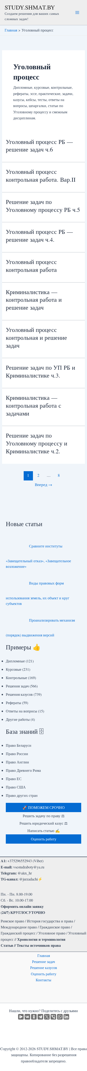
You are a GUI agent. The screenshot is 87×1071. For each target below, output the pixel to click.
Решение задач (43, 961)
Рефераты (13, 702)
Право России (17, 753)
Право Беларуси (18, 745)
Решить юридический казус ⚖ (43, 823)
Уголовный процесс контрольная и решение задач (36, 337)
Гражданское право (55, 927)
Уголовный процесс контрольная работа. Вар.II (41, 175)
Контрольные (16, 677)
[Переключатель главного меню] (77, 12)
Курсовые (13, 669)
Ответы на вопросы (21, 711)
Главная (43, 955)
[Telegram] (40, 1017)
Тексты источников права (39, 945)
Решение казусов (43, 967)
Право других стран (22, 795)
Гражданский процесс (18, 933)
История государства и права (50, 920)
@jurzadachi (28, 879)
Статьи (7, 945)
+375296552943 (19, 860)
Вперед (43, 484)
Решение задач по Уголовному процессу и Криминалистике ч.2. (36, 443)
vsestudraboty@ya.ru (28, 866)
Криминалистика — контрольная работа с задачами (33, 405)
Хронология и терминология (41, 939)
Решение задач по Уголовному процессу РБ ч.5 (43, 205)
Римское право (12, 920)
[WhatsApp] (60, 1017)
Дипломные (15, 660)
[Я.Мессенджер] (21, 1017)
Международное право (19, 927)
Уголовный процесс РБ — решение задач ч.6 (39, 145)
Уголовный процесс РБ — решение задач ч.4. (39, 235)
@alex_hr (25, 873)
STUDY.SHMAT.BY (30, 7)
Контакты (43, 979)
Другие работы (18, 719)
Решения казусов (19, 694)
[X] (47, 1017)
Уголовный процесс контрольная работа (31, 265)
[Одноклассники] (34, 1017)
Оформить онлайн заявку (22, 906)
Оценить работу (43, 973)
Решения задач (17, 685)
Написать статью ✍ (43, 830)
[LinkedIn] (66, 1017)
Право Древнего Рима (23, 770)
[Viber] (53, 1017)
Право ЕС (14, 778)
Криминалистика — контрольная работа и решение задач (34, 299)
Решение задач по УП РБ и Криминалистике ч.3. (40, 371)
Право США (16, 787)
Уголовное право (51, 933)
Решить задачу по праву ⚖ (43, 815)
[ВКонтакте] (27, 1017)
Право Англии (17, 762)
